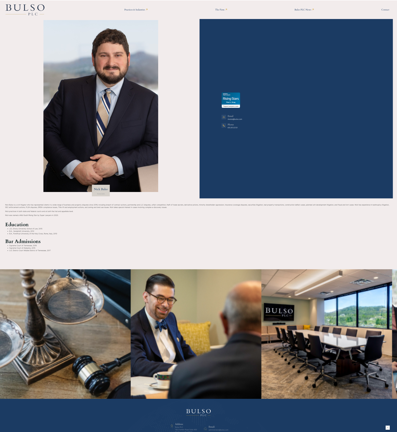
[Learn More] (388, 428)
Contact (385, 9)
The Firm (219, 9)
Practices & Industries (134, 9)
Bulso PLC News (303, 9)
